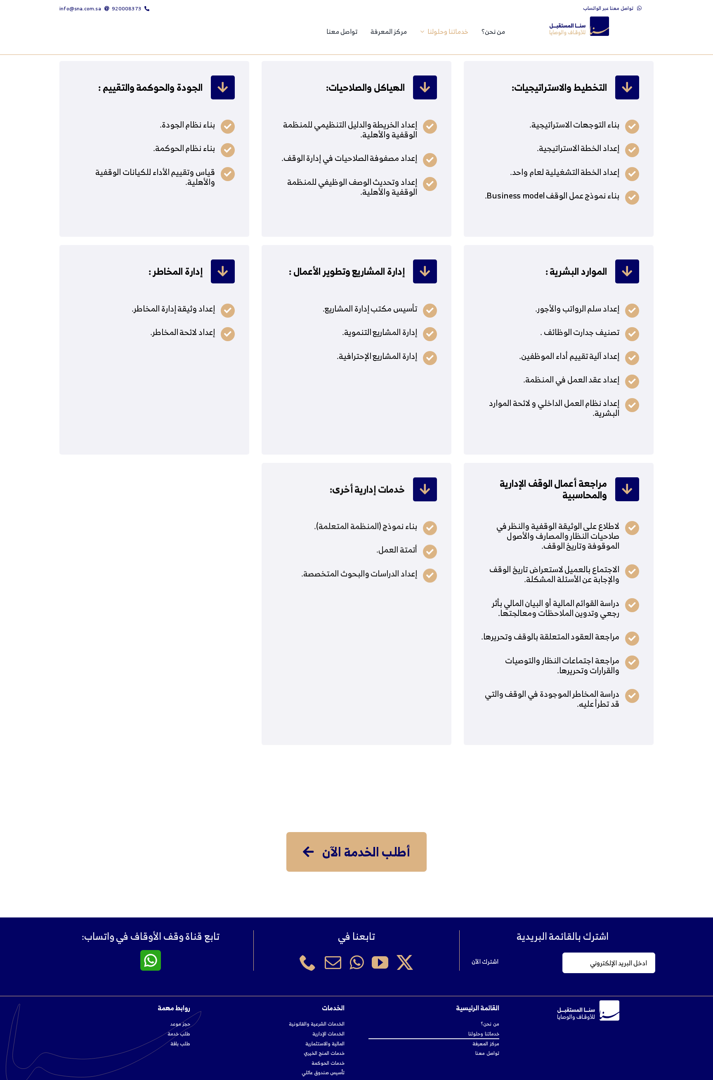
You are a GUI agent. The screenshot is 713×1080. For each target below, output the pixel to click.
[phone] (308, 962)
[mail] (333, 962)
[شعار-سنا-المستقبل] (579, 20)
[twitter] (405, 962)
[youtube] (380, 962)
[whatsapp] (356, 962)
